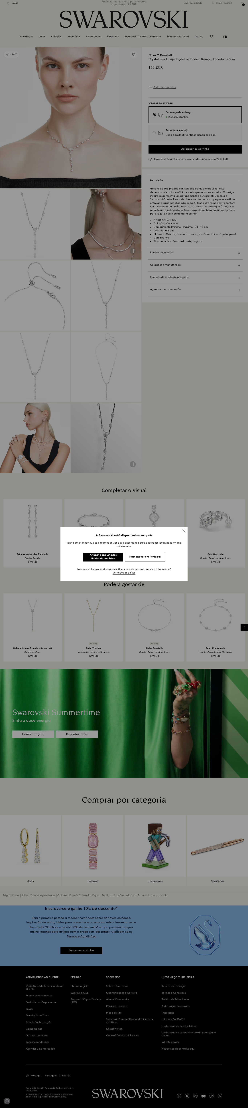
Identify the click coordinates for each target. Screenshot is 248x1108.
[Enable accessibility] (7, 1101)
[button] (183, 530)
